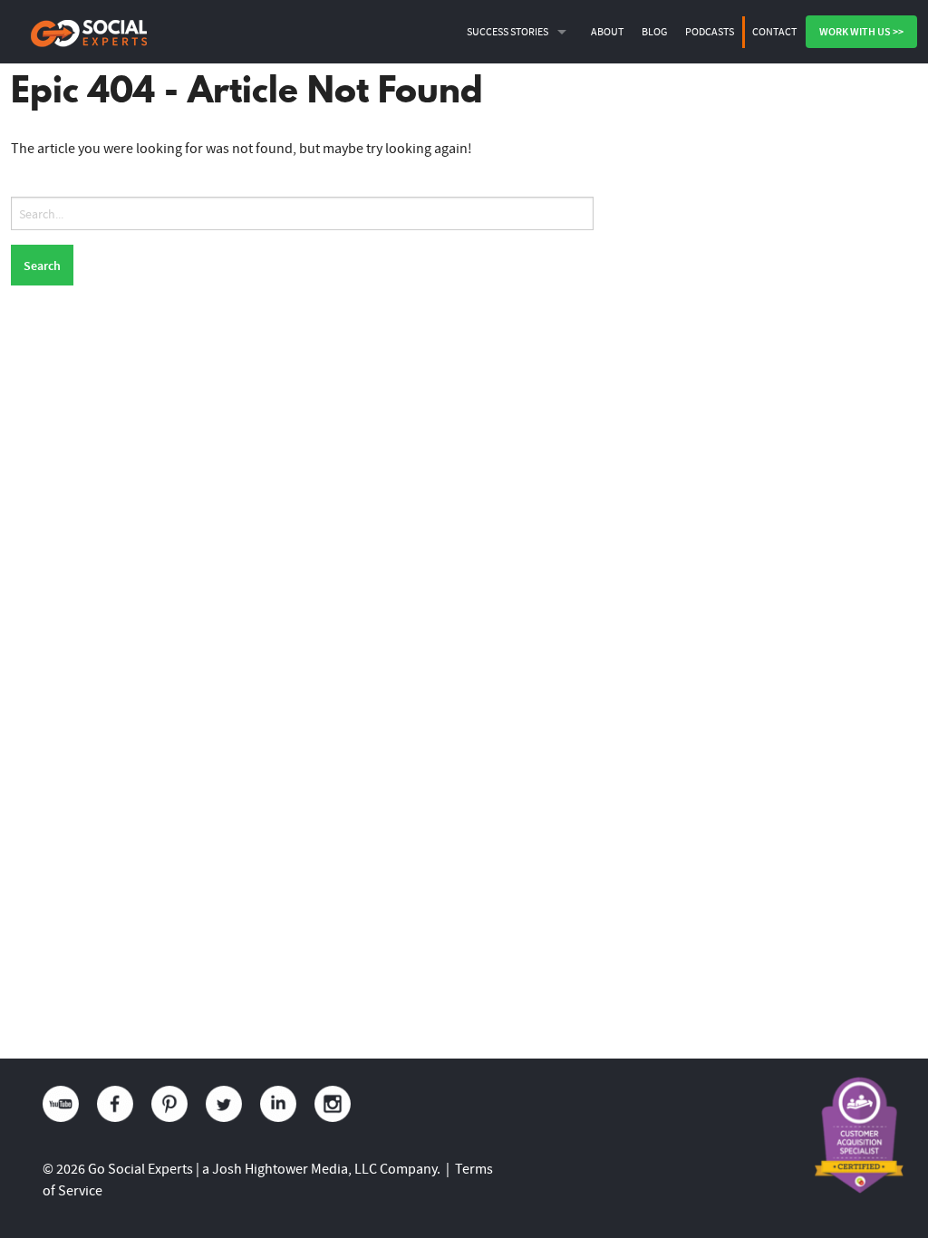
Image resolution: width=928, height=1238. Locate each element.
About (607, 31)
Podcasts (709, 31)
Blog (654, 31)
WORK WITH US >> (861, 31)
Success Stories (507, 31)
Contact (774, 31)
